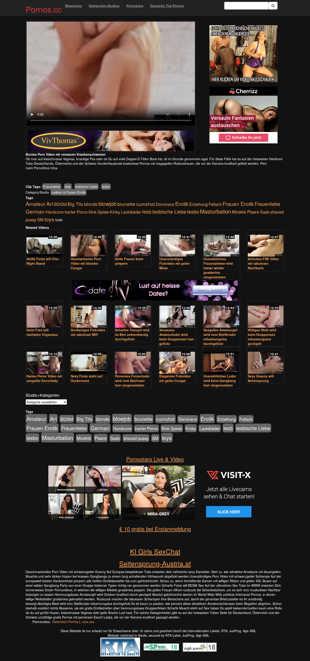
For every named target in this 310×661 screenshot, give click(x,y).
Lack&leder (131, 212)
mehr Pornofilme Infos (41, 168)
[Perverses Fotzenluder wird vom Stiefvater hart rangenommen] (133, 361)
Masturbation (215, 211)
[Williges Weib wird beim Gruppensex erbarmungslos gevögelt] (265, 315)
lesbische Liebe (86, 186)
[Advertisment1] (243, 53)
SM (40, 219)
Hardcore (55, 212)
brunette (126, 203)
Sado (265, 212)
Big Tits (75, 204)
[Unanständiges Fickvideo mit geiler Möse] (177, 244)
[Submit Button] (273, 6)
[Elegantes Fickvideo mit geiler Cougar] (177, 361)
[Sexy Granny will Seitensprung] (265, 361)
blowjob (107, 203)
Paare (253, 211)
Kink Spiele (99, 212)
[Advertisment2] (243, 115)
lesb (68, 186)
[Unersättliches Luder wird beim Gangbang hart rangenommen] (221, 361)
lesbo (106, 186)
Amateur (35, 203)
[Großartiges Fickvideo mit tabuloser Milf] (88, 315)
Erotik (181, 203)
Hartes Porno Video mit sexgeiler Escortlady (44, 378)
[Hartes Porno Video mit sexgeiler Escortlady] (44, 361)
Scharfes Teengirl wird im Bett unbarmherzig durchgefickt (132, 334)
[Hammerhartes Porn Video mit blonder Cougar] (88, 244)
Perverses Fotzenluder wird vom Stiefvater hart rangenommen (132, 380)
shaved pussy (135, 438)
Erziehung (198, 204)
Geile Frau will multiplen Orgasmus (42, 332)
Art (49, 203)
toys (49, 219)
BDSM (60, 204)
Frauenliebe (51, 186)
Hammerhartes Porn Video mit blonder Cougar (86, 263)
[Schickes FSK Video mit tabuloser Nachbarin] (265, 244)
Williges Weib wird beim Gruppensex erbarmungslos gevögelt (262, 337)
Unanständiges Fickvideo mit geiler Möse (174, 263)
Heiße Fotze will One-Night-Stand (43, 261)
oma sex (88, 621)
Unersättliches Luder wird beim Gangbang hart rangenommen (220, 380)
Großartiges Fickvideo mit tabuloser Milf (88, 332)
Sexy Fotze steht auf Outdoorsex (87, 378)
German (35, 211)
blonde (91, 204)
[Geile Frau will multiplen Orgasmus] (44, 315)
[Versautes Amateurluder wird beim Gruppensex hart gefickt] (177, 315)
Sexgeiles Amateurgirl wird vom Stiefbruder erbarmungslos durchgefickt (220, 337)
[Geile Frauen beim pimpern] (133, 244)
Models (239, 212)
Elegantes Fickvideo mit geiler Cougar (175, 378)
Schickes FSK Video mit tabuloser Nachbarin (263, 263)
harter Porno (76, 212)
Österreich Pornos (65, 621)
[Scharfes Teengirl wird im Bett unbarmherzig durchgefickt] (133, 315)
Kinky (115, 212)
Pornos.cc (44, 9)
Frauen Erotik (238, 203)
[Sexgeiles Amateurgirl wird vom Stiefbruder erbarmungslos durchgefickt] (221, 315)
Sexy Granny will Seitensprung (261, 378)
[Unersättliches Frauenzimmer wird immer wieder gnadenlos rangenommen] (221, 244)
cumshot (145, 203)
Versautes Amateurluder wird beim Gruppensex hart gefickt (176, 337)
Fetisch (215, 204)
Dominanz (165, 204)
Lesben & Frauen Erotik (69, 192)
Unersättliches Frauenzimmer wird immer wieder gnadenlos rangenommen (218, 268)
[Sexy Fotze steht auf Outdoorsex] (88, 361)
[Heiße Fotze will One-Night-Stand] (44, 244)
